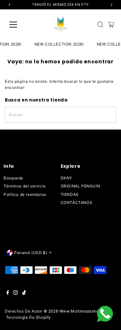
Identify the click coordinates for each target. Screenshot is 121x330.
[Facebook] (8, 293)
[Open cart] (111, 24)
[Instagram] (15, 293)
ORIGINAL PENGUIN (80, 186)
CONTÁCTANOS (77, 202)
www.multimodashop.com (85, 311)
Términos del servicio (25, 186)
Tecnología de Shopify (28, 317)
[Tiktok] (24, 293)
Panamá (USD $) (30, 252)
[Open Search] (100, 24)
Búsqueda (13, 178)
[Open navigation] (18, 24)
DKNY (66, 178)
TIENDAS (70, 194)
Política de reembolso (25, 194)
